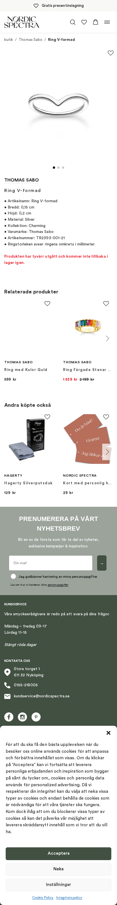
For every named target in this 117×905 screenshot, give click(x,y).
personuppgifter (58, 584)
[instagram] (22, 717)
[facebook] (8, 717)
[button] (108, 733)
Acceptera (59, 853)
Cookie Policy (42, 897)
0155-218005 (26, 685)
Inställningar (58, 885)
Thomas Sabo (30, 39)
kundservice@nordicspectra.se (42, 696)
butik (8, 39)
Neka (58, 869)
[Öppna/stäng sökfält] (72, 22)
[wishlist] (84, 22)
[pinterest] (36, 717)
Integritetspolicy (69, 897)
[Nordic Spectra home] (21, 22)
